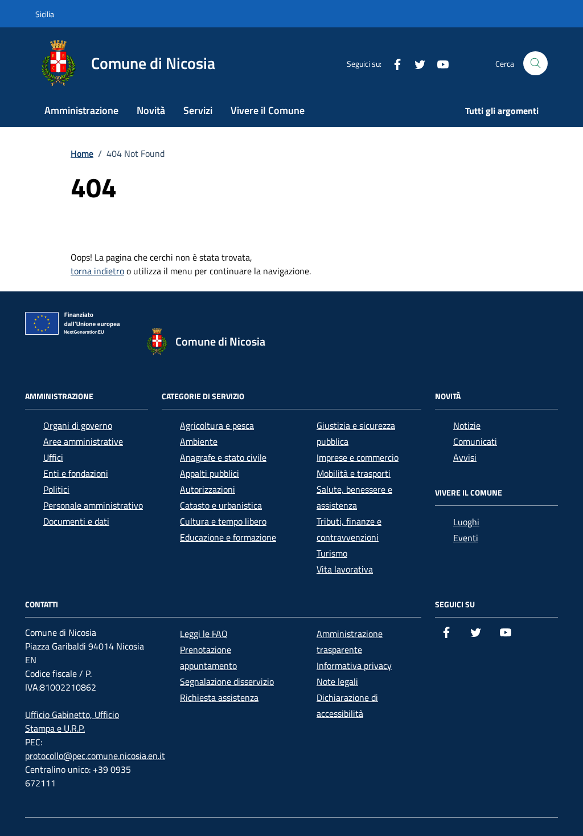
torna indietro (97, 271)
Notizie (467, 425)
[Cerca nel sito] (535, 63)
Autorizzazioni (207, 489)
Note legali (337, 681)
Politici (56, 489)
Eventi (465, 538)
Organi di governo (77, 425)
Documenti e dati (76, 521)
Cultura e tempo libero (223, 521)
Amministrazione (81, 110)
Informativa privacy (354, 665)
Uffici (53, 457)
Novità (151, 110)
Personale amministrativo (93, 505)
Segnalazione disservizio (227, 681)
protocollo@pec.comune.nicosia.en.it (95, 755)
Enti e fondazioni (75, 473)
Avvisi (465, 457)
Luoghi (466, 522)
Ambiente (198, 441)
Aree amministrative (83, 441)
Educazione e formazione (228, 537)
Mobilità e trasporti (354, 473)
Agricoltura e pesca (217, 425)
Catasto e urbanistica (221, 505)
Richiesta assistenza (219, 697)
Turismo (332, 553)
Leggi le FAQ (204, 633)
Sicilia (44, 14)
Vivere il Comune (268, 110)
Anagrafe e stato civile (223, 457)
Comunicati (475, 441)
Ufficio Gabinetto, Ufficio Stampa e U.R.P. (72, 721)
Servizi (197, 110)
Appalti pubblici (209, 473)
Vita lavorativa (345, 569)
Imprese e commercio (358, 457)
